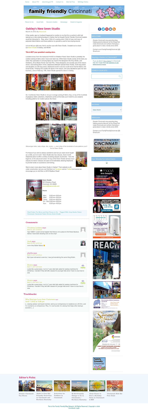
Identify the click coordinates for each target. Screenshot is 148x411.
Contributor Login (74, 408)
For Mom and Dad (42, 212)
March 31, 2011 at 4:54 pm (34, 229)
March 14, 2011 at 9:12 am (34, 267)
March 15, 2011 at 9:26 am (34, 255)
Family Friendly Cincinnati (74, 12)
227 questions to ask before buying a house (106, 63)
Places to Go (53, 212)
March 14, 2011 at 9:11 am (34, 282)
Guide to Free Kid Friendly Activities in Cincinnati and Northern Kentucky (44, 397)
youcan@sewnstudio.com (51, 186)
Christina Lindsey (34, 228)
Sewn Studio (32, 47)
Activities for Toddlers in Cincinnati (59, 396)
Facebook (58, 169)
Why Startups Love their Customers (40, 299)
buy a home (107, 61)
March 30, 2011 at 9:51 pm (34, 243)
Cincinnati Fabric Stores (43, 214)
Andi (29, 241)
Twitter (69, 169)
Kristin (30, 265)
